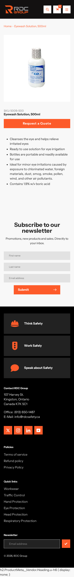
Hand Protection (16, 502)
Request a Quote (37, 123)
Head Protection (16, 514)
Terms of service (15, 454)
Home (8, 26)
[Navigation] (67, 9)
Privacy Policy (13, 467)
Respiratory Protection (20, 521)
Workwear (11, 489)
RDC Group (20, 555)
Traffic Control (14, 495)
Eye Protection (14, 508)
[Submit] (66, 543)
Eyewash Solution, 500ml (30, 26)
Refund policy (13, 461)
